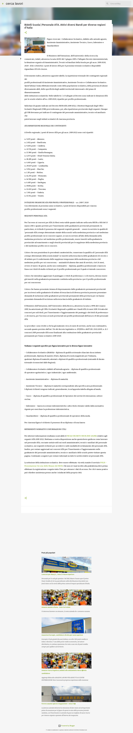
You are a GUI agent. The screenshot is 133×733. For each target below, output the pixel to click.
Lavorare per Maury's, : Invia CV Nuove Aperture (58, 574)
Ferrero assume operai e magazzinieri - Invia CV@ (59, 704)
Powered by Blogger (68, 726)
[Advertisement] (66, 489)
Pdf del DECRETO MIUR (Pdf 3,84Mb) (81, 436)
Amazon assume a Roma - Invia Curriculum (56, 607)
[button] (25, 32)
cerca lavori (14, 3)
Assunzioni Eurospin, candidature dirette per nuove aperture (62, 635)
